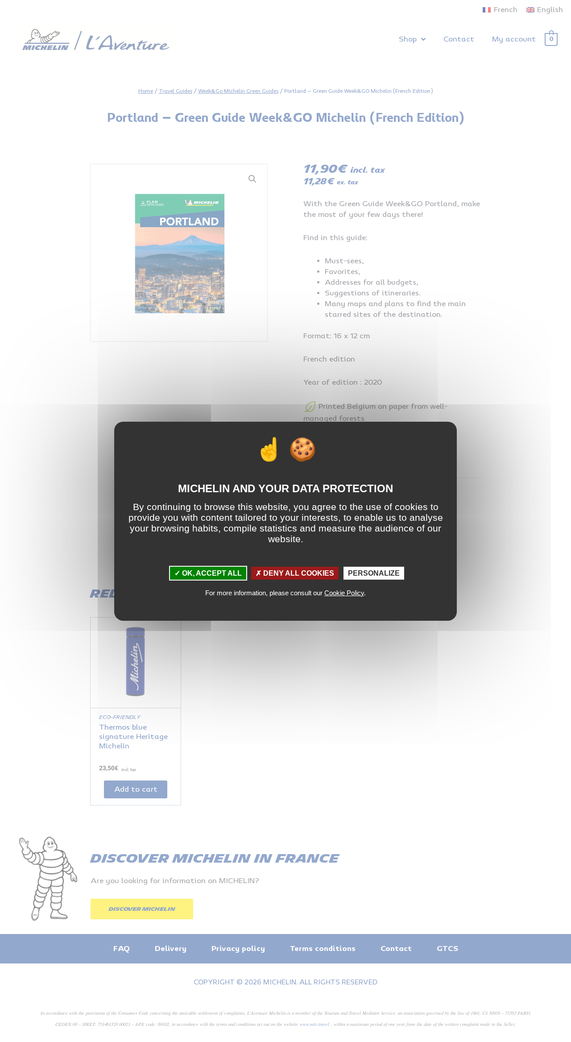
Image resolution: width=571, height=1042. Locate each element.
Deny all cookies (297, 573)
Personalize (374, 573)
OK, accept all (211, 573)
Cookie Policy (344, 593)
